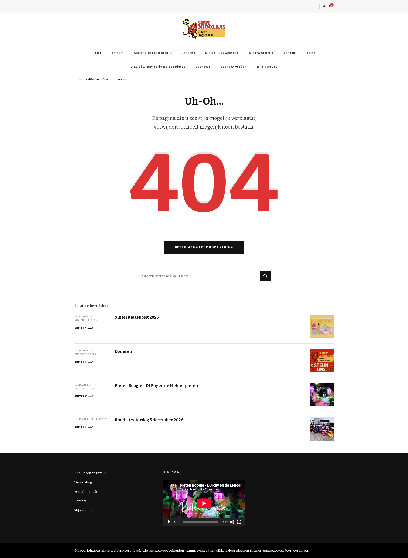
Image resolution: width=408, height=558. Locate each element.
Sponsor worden (234, 66)
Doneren (188, 52)
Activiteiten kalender (151, 52)
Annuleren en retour (90, 473)
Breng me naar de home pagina (204, 247)
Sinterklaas (84, 327)
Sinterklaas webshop (222, 52)
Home (97, 52)
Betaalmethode (86, 492)
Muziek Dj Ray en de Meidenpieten (158, 66)
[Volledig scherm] (239, 522)
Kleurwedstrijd (261, 52)
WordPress (300, 550)
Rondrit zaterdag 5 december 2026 (149, 419)
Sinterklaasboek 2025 (137, 317)
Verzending (83, 482)
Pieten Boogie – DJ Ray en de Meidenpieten (156, 385)
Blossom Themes (249, 550)
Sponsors (203, 66)
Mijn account (267, 66)
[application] (204, 503)
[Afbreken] (232, 522)
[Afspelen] (169, 522)
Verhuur (290, 52)
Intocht (118, 52)
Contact (80, 501)
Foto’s (311, 52)
